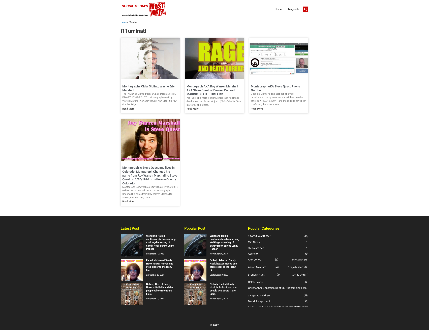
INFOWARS (298, 259)
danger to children (259, 295)
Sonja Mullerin (296, 267)
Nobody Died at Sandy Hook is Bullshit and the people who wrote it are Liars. (159, 289)
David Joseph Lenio (259, 301)
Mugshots (293, 9)
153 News (254, 242)
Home (278, 9)
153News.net (256, 248)
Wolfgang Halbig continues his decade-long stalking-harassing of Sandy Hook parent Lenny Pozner (161, 242)
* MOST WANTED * (259, 236)
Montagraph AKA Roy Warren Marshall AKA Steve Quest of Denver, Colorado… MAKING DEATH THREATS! (212, 90)
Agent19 (253, 253)
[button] (305, 9)
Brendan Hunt (256, 274)
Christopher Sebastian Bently (265, 287)
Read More (128, 108)
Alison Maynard (257, 267)
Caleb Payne (255, 282)
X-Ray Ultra (298, 274)
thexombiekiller (296, 287)
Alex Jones (254, 259)
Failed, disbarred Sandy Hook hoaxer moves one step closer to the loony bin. (159, 265)
